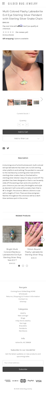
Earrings (23, 323)
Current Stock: (23, 113)
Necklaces (23, 331)
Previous (4, 99)
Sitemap (23, 302)
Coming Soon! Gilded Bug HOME (23, 291)
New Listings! (23, 316)
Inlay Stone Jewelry (23, 321)
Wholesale (23, 294)
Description (23, 158)
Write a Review (8, 35)
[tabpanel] (12, 243)
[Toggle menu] (3, 3)
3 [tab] (27, 266)
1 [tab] (19, 266)
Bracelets (23, 326)
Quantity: (23, 121)
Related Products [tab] (23, 216)
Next (41, 99)
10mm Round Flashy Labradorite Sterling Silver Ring (34, 252)
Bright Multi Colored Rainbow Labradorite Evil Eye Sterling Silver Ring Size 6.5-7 (12, 254)
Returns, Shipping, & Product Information (23, 296)
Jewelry (23, 313)
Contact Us (23, 299)
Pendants (23, 328)
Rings (23, 318)
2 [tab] (23, 266)
